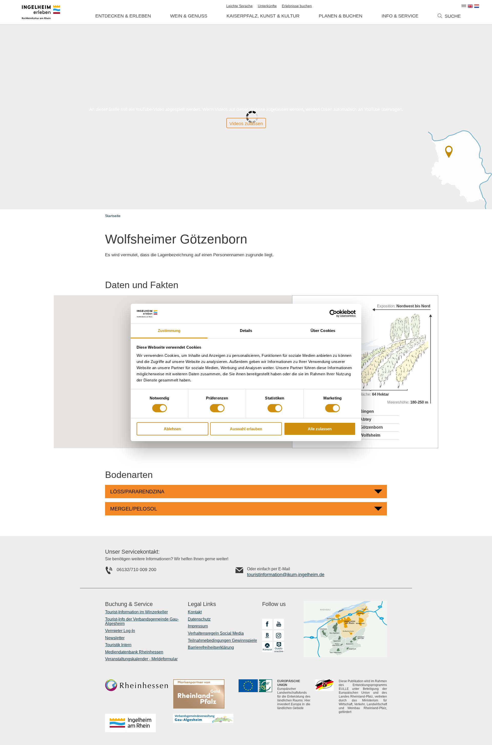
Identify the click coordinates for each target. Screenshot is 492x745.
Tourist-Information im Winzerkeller (136, 612)
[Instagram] (279, 635)
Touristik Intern (118, 645)
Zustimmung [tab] (169, 330)
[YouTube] (279, 624)
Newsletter (115, 638)
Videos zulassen (246, 123)
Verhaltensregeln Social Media (216, 633)
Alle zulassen (320, 429)
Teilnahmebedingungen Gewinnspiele (222, 640)
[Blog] (267, 635)
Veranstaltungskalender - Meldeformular (141, 659)
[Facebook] (267, 624)
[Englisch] (470, 6)
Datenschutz (199, 619)
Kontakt (195, 612)
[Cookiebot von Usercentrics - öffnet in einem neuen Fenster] (333, 313)
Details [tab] (246, 330)
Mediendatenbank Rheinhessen (134, 652)
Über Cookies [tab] (323, 330)
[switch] (217, 408)
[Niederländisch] (476, 6)
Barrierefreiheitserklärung (211, 647)
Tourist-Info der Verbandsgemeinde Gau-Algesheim (142, 621)
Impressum (198, 626)
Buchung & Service (129, 604)
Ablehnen (172, 429)
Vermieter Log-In (120, 631)
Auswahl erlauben (246, 429)
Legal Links (202, 604)
